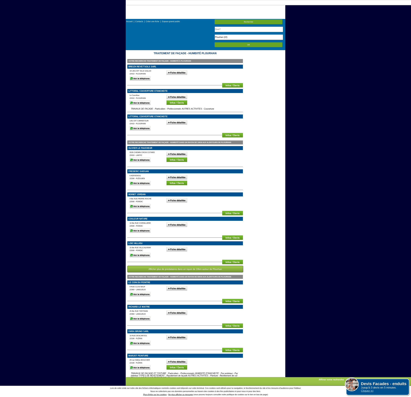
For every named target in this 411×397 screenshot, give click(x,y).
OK (248, 45)
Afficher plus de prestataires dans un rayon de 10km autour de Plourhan (185, 269)
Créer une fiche (152, 21)
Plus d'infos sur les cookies (155, 394)
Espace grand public (171, 21)
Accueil (129, 21)
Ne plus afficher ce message (180, 394)
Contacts (139, 21)
